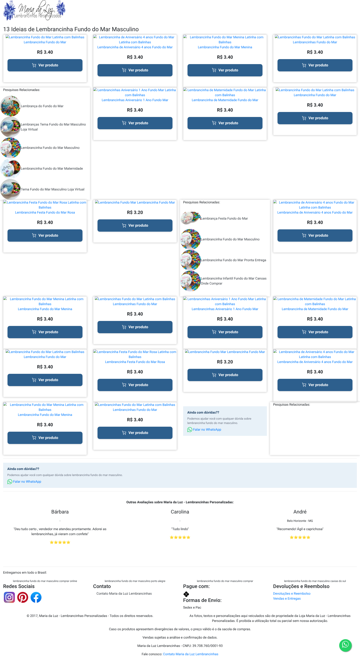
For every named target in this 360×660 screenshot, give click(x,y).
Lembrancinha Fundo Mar (155, 202)
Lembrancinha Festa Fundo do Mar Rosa (45, 212)
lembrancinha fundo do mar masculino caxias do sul (315, 581)
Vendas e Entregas (287, 598)
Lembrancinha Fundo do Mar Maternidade (52, 168)
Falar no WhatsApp (206, 429)
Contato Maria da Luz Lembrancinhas (124, 593)
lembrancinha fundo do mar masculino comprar (225, 581)
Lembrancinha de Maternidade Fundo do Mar (225, 100)
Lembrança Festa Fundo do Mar (224, 218)
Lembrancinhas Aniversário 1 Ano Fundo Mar (135, 100)
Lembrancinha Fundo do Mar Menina (225, 47)
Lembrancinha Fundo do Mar (45, 42)
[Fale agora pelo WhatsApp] (345, 645)
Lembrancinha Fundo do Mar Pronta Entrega (233, 260)
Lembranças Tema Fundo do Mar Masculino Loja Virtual (53, 126)
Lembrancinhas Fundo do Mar (315, 42)
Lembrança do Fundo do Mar (42, 106)
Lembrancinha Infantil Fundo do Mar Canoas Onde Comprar (233, 280)
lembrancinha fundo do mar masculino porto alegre (135, 581)
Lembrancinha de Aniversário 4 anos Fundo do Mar (134, 47)
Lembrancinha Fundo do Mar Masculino (50, 148)
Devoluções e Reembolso (291, 593)
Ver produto (48, 65)
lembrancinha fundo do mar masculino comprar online (45, 581)
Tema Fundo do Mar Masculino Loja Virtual (52, 189)
